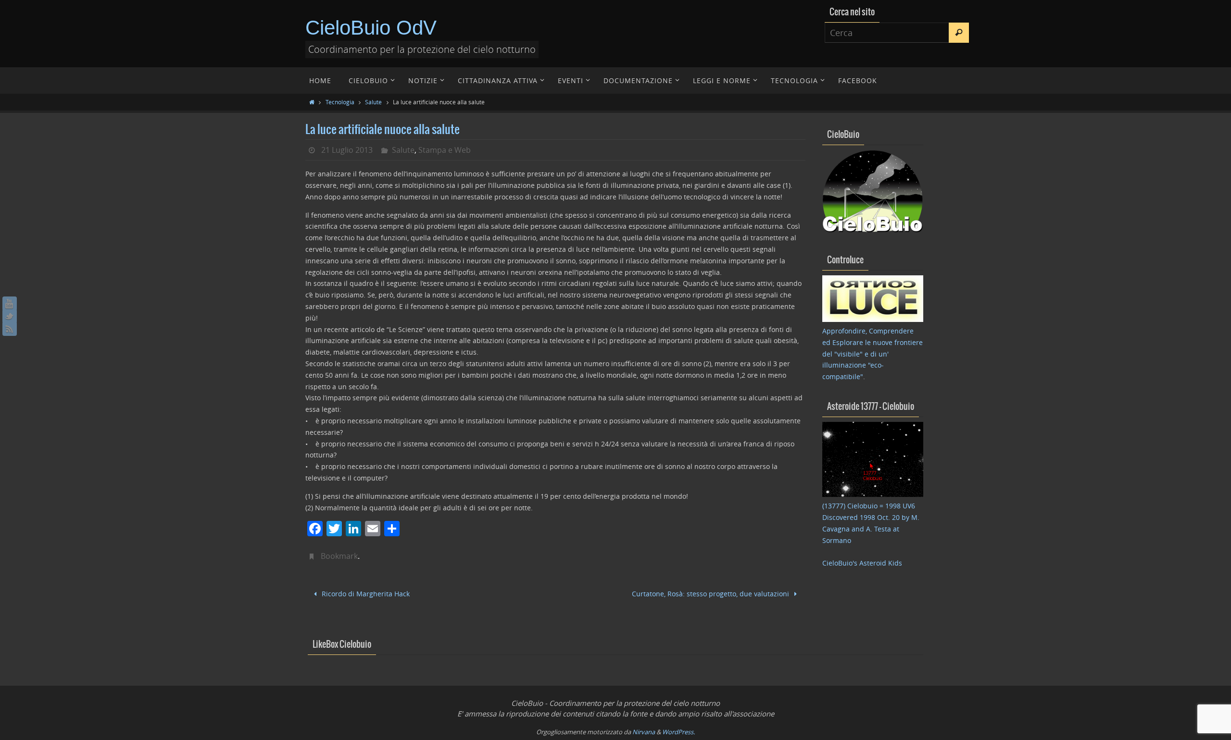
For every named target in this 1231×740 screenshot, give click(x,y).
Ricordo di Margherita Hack (365, 593)
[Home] (312, 102)
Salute (373, 102)
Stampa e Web (444, 150)
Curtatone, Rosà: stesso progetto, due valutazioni (711, 593)
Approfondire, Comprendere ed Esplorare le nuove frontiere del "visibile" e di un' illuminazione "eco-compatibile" (872, 353)
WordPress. (678, 732)
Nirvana (643, 732)
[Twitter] (9, 316)
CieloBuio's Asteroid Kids (862, 562)
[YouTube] (9, 303)
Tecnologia (340, 102)
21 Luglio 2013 (347, 150)
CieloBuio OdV (371, 27)
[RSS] (9, 328)
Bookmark (339, 556)
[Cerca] (959, 33)
